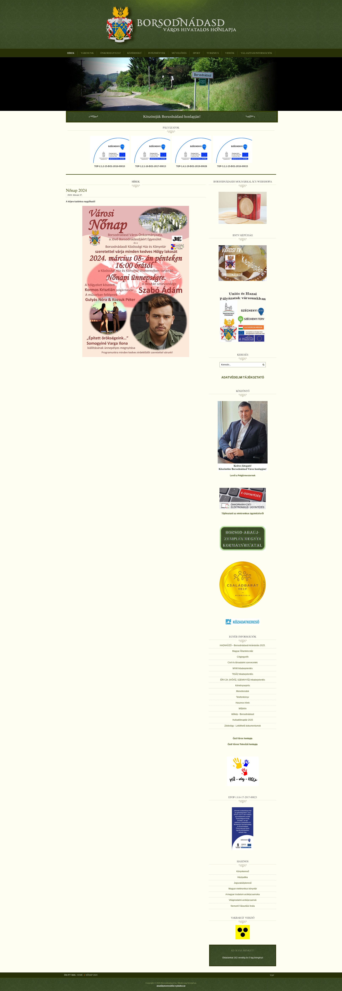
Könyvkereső (242, 871)
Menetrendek (242, 691)
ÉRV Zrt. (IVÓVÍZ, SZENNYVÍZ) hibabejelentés (242, 680)
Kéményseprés (242, 685)
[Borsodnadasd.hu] (171, 25)
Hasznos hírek (243, 703)
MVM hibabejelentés (243, 668)
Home (80, 975)
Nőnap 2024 (76, 190)
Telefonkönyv (242, 697)
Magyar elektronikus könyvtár (243, 888)
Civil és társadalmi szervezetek (243, 662)
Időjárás (243, 708)
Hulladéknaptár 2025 (242, 720)
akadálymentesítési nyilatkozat (171, 986)
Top (272, 975)
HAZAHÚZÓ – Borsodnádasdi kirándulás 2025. (242, 645)
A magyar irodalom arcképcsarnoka (243, 894)
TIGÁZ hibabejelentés (242, 674)
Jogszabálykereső (243, 883)
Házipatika (242, 877)
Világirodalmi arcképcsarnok (242, 900)
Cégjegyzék (242, 657)
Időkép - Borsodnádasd (242, 714)
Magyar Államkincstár (242, 651)
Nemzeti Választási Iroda (243, 906)
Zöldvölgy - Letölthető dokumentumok (242, 726)
